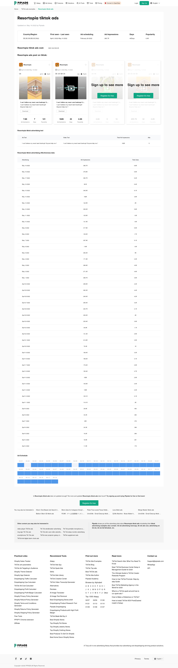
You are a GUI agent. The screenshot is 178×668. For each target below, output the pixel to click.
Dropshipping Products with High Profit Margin (64, 611)
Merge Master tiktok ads (146, 510)
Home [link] (16, 9)
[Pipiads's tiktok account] (26, 658)
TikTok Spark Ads (56, 568)
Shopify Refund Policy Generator (26, 599)
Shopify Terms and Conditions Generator (25, 604)
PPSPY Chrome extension (24, 619)
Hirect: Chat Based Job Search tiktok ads (49, 510)
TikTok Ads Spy (55, 564)
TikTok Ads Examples (93, 561)
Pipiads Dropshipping (58, 606)
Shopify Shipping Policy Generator (27, 612)
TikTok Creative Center (58, 578)
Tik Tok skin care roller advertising (51, 532)
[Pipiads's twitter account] (21, 658)
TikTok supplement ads (70, 535)
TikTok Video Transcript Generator (62, 582)
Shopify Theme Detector (23, 571)
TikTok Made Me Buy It (58, 616)
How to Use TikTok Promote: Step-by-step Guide (125, 580)
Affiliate (17, 623)
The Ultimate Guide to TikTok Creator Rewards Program (125, 574)
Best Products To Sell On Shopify (62, 633)
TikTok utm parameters (22, 564)
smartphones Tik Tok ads (25, 535)
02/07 (87, 600)
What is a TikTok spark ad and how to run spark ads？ (125, 592)
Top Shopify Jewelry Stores (60, 626)
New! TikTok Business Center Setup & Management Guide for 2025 (126, 568)
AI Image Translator (57, 592)
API (148, 568)
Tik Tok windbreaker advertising (50, 529)
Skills (52, 571)
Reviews (53, 589)
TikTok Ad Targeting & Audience (26, 568)
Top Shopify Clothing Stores (60, 630)
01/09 (87, 607)
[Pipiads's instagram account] (30, 658)
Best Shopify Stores (57, 619)
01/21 (87, 603)
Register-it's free (107, 95)
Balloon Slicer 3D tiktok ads (45, 514)
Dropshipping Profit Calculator (25, 589)
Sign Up (144, 3)
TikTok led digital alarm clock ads (28, 538)
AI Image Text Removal (58, 596)
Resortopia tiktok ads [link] (45, 9)
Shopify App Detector (22, 575)
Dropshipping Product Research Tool (63, 603)
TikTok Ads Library (57, 575)
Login (136, 3)
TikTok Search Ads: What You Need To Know (126, 562)
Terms (146, 659)
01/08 (95, 607)
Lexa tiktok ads (117, 510)
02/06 (95, 600)
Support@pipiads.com (155, 561)
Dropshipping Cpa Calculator (25, 582)
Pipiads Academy (91, 578)
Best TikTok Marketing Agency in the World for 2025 (125, 586)
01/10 (102, 603)
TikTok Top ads (91, 568)
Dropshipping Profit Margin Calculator (28, 592)
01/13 (95, 603)
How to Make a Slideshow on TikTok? (125, 597)
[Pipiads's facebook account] (16, 658)
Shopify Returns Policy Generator (26, 609)
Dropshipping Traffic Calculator (25, 578)
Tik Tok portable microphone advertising (74, 529)
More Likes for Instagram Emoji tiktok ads (74, 510)
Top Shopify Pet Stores (58, 623)
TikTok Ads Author (92, 575)
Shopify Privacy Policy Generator (26, 596)
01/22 (102, 600)
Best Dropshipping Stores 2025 (61, 599)
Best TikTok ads (91, 571)
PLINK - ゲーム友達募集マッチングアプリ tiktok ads (74, 514)
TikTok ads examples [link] (28, 9)
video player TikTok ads (25, 529)
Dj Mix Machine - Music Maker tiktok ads (125, 514)
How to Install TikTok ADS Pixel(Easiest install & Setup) (126, 601)
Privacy (138, 659)
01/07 (102, 607)
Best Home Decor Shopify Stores (62, 637)
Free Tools (18, 616)
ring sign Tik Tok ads (24, 532)
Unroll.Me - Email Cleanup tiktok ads (99, 514)
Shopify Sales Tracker (22, 561)
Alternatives (54, 585)
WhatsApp (151, 564)
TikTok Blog (89, 564)
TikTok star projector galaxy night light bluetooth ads (51, 535)
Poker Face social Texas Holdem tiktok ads (100, 510)
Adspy (52, 561)
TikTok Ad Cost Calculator (23, 585)
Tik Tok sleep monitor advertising (74, 532)
